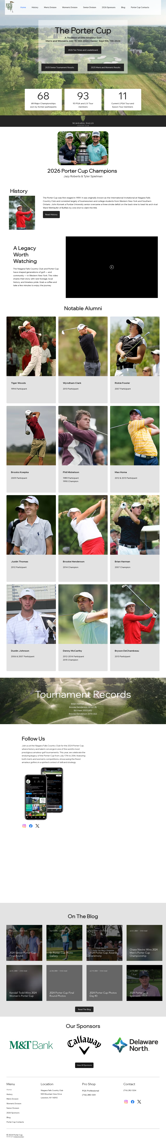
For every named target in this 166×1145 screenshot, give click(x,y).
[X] (37, 826)
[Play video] (112, 267)
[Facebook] (31, 826)
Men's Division (12, 1099)
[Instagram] (24, 826)
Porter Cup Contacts (15, 1122)
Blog (8, 1117)
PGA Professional (90, 1090)
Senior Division (12, 1108)
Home (9, 1089)
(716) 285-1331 (89, 1094)
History (9, 1094)
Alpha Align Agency (19, 1136)
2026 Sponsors (12, 1113)
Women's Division (13, 1103)
